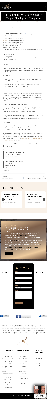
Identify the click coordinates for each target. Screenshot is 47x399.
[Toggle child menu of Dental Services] (12, 384)
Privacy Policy (39, 363)
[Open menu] (45, 6)
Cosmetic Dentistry (7, 27)
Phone (17, 280)
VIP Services (39, 361)
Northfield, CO (8, 361)
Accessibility (39, 365)
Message (17, 290)
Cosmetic (5, 40)
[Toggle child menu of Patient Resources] (12, 387)
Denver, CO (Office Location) (6, 370)
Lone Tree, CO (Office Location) (7, 367)
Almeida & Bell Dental (8, 382)
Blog (13, 358)
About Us (10, 354)
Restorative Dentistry (23, 368)
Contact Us (8, 377)
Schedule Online (8, 379)
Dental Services (7, 384)
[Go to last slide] (3, 199)
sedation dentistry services (24, 247)
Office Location (18, 285)
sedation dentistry (32, 138)
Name (16, 271)
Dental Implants (23, 356)
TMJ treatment (11, 249)
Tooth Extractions (23, 378)
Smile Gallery (39, 356)
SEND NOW (19, 303)
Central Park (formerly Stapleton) (7, 374)
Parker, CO (8, 363)
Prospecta (30, 202)
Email (16, 275)
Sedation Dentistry (23, 371)
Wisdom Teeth (23, 381)
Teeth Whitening (23, 376)
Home (5, 354)
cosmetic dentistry (12, 247)
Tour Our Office (8, 356)
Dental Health (16, 27)
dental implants (35, 247)
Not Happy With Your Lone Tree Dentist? (36, 177)
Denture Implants (23, 361)
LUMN (6, 29)
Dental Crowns (23, 363)
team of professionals (22, 235)
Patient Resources (7, 387)
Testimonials (39, 358)
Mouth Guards (23, 373)
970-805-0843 (9, 146)
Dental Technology (6, 358)
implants (23, 138)
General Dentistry (24, 27)
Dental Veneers (23, 366)
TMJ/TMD (23, 383)
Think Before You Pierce (7, 177)
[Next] (44, 199)
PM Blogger (7, 202)
